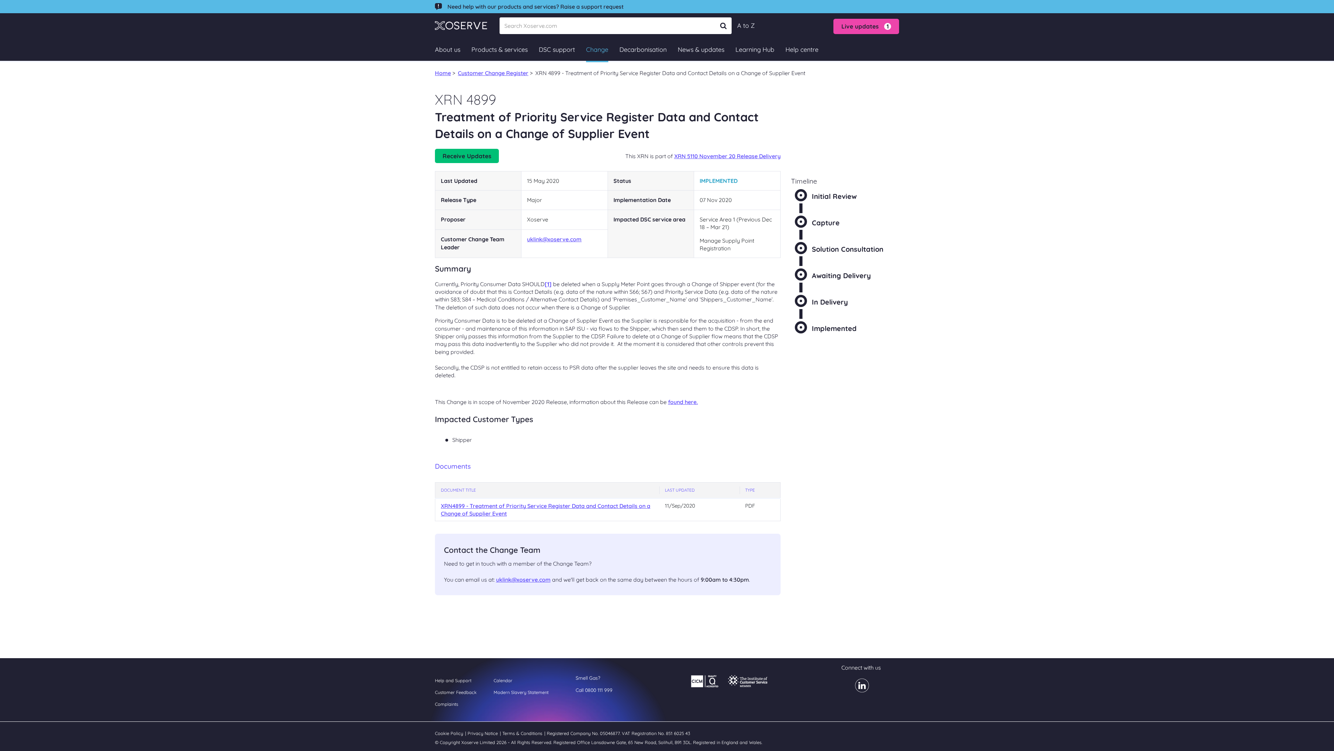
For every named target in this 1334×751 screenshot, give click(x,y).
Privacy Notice (483, 733)
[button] (866, 26)
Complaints (446, 704)
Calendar (503, 680)
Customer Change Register (493, 73)
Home (443, 73)
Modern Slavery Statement (521, 692)
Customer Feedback (456, 692)
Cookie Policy (449, 733)
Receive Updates (467, 156)
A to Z (746, 26)
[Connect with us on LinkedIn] (858, 690)
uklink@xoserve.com (554, 239)
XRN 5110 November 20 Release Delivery (727, 156)
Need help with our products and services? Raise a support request (535, 6)
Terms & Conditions (523, 733)
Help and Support (453, 680)
